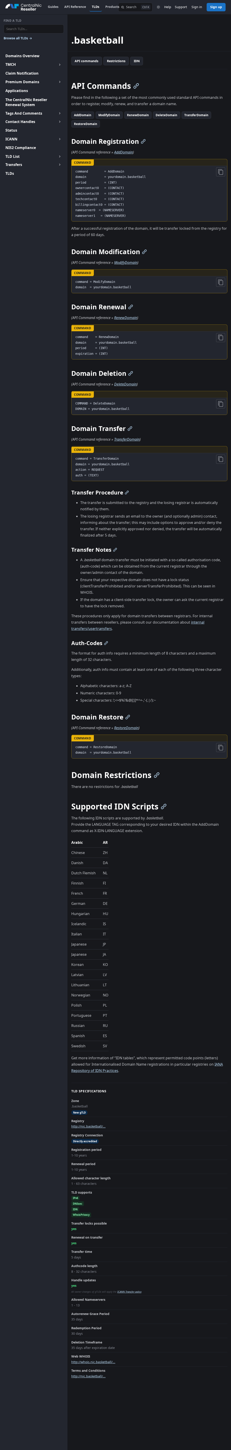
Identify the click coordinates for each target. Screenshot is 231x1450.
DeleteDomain (166, 115)
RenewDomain (138, 115)
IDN (137, 61)
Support (181, 7)
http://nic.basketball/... (88, 1126)
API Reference (75, 7)
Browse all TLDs (18, 38)
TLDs (95, 7)
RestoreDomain (85, 124)
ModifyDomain (109, 115)
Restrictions (116, 61)
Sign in (197, 7)
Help (167, 7)
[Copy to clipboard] (220, 171)
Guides (53, 7)
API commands (86, 61)
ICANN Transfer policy (129, 1291)
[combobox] (34, 29)
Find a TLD (13, 21)
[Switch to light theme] (158, 7)
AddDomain (82, 115)
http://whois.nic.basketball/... (93, 1362)
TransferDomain (196, 115)
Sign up (216, 7)
